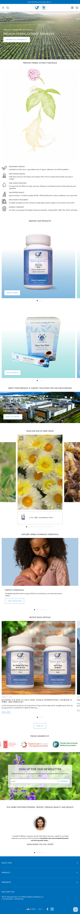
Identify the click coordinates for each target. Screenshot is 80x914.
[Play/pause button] (21, 438)
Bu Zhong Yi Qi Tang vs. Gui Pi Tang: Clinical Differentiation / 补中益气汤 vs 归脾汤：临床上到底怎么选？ (37, 701)
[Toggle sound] (59, 506)
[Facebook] (47, 909)
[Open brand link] (32, 744)
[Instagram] (52, 909)
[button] (3, 7)
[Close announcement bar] (77, 1)
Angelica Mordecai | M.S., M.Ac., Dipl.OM (40, 844)
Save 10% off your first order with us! (39, 2)
